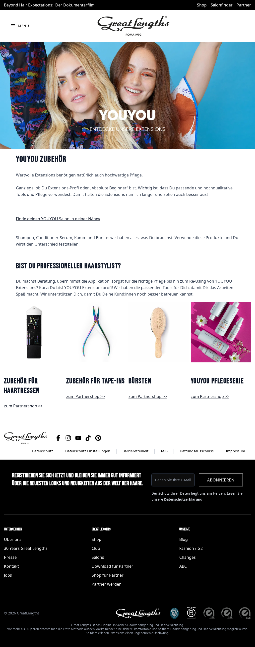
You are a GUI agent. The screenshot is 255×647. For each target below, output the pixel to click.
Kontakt (11, 566)
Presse (10, 557)
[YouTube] (78, 438)
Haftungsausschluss (197, 451)
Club (96, 548)
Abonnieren (221, 480)
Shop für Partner (108, 575)
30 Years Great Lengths (26, 548)
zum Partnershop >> (23, 406)
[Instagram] (68, 438)
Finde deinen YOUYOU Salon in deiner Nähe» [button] (58, 218)
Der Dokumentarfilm (75, 5)
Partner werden (107, 584)
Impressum (235, 451)
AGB (164, 451)
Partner (244, 5)
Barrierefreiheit (135, 451)
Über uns (12, 539)
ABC (183, 566)
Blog (183, 539)
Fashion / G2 (191, 548)
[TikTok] (88, 438)
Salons (98, 557)
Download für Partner (112, 566)
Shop (202, 5)
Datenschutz (42, 451)
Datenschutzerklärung (183, 499)
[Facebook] (58, 438)
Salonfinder (222, 5)
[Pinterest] (98, 438)
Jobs (8, 575)
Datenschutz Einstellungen (87, 451)
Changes (187, 557)
